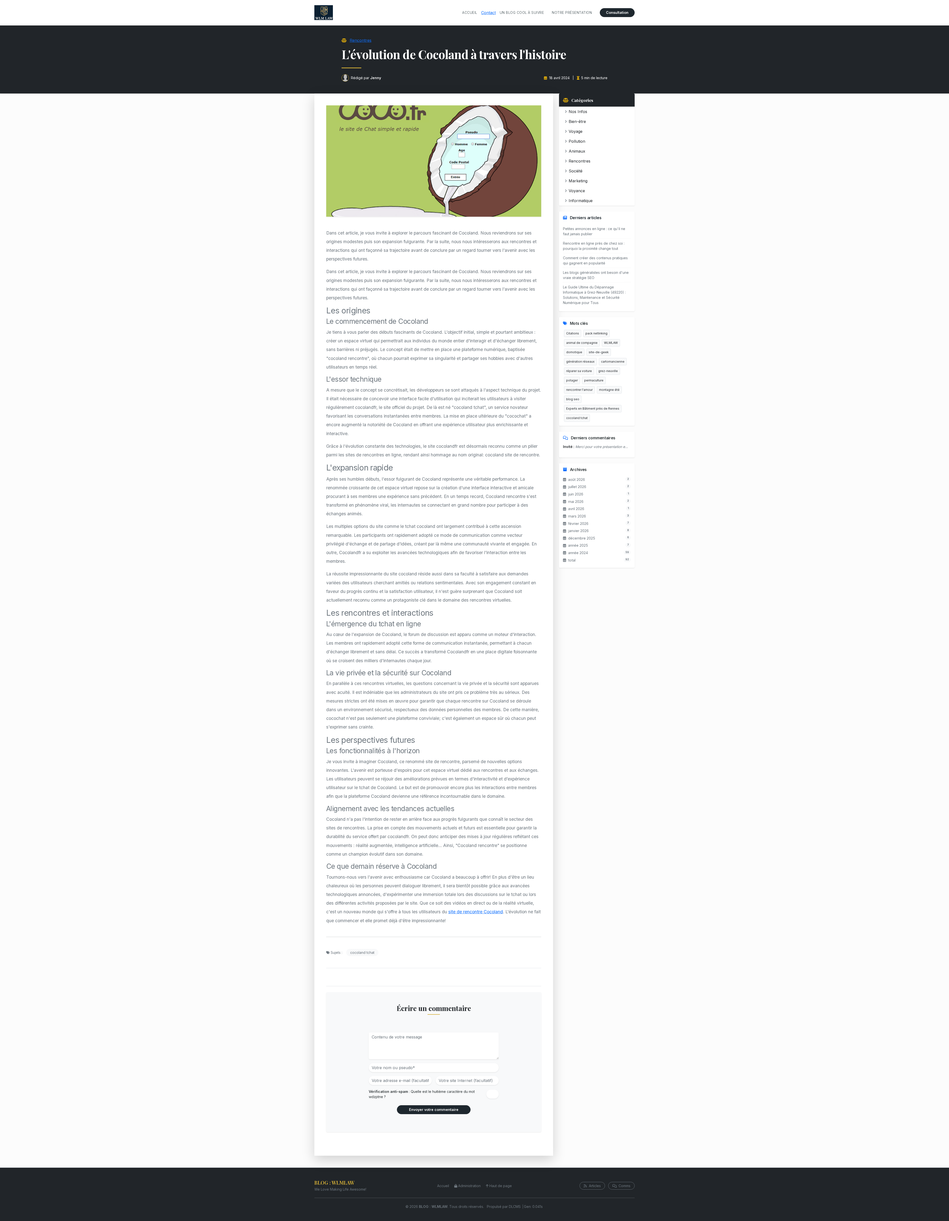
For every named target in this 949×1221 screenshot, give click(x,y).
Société (575, 170)
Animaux (577, 151)
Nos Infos (578, 111)
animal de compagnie (582, 343)
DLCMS (515, 1206)
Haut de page (500, 1186)
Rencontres (360, 40)
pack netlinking (596, 333)
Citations (572, 333)
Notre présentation (572, 13)
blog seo (572, 399)
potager (572, 380)
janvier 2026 (578, 531)
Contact (488, 12)
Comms (624, 1186)
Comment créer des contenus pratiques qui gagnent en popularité (595, 260)
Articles (594, 1186)
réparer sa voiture (579, 371)
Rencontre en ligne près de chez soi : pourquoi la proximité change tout (594, 246)
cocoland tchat (362, 952)
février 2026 (578, 523)
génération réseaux (580, 361)
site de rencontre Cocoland (475, 911)
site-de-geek (599, 352)
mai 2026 (575, 501)
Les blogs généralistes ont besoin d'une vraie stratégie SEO (596, 275)
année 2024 (578, 553)
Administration (469, 1186)
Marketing (578, 180)
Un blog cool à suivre (522, 13)
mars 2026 (577, 516)
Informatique (581, 200)
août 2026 (576, 479)
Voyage (575, 131)
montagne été (609, 390)
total (572, 560)
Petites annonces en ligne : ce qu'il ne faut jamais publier (594, 231)
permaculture (594, 380)
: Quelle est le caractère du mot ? (422, 1094)
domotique (574, 352)
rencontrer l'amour (579, 390)
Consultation (617, 12)
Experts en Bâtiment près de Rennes (592, 408)
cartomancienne (613, 361)
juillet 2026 (577, 487)
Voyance (577, 190)
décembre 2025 (581, 538)
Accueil (469, 13)
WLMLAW (611, 343)
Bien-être (577, 121)
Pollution (577, 141)
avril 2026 (576, 509)
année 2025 (578, 545)
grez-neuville (608, 371)
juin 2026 (575, 494)
